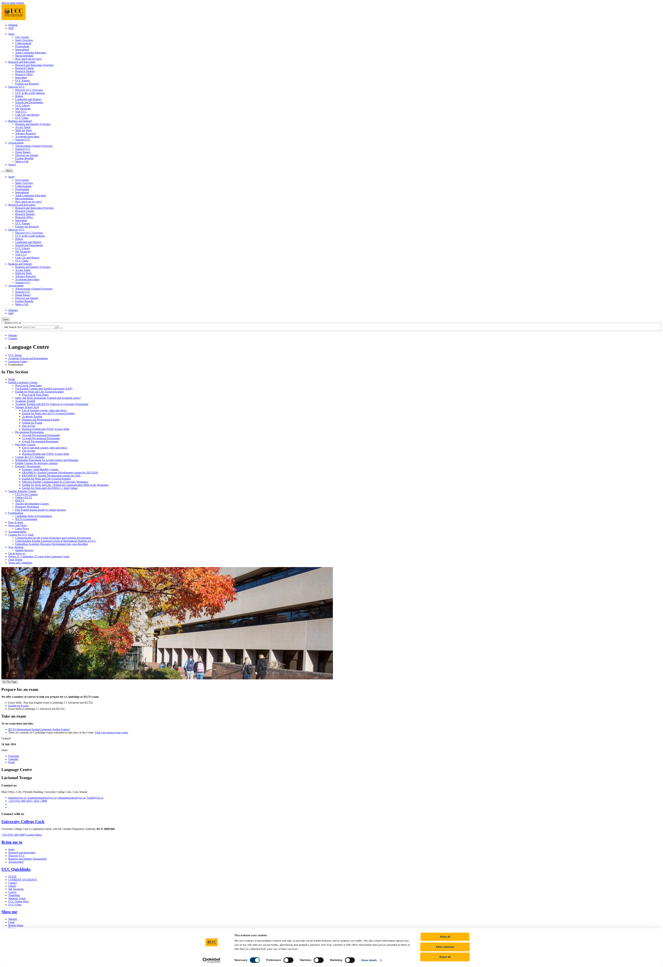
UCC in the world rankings (30, 93)
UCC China (21, 117)
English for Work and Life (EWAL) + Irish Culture (50, 488)
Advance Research (25, 133)
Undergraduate (23, 43)
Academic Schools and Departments (28, 358)
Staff (10, 28)
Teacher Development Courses (32, 503)
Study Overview (24, 40)
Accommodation (17, 531)
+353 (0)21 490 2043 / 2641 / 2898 (27, 800)
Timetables (14, 895)
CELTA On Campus (26, 494)
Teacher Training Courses (22, 491)
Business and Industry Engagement (27, 858)
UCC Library (22, 105)
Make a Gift (21, 161)
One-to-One (28, 425)
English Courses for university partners (36, 463)
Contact (12, 882)
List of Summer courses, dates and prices (44, 410)
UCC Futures (22, 80)
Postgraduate (22, 46)
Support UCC (22, 139)
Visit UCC (21, 111)
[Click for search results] (61, 328)
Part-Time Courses (25, 444)
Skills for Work (23, 130)
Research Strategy (25, 71)
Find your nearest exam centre (111, 732)
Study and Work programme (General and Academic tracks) (47, 397)
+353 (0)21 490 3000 (13, 834)
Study (11, 849)
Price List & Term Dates (28, 385)
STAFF (12, 876)
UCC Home (15, 355)
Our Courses (22, 37)
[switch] (288, 960)
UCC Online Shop (18, 901)
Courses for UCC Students (29, 457)
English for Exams (32, 422)
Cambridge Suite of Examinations (33, 516)
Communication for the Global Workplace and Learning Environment (53, 537)
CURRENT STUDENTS (22, 879)
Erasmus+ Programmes (27, 466)
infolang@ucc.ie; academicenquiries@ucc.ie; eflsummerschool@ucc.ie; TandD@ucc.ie (55, 797)
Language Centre (17, 361)
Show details (369, 960)
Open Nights (15, 559)
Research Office (24, 74)
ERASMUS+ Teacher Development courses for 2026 (51, 475)
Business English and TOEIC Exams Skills (45, 429)
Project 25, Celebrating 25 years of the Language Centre (39, 556)
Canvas (12, 892)
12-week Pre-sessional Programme (41, 438)
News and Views (17, 525)
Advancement (15, 861)
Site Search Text (13, 327)
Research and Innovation (21, 852)
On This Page (10, 682)
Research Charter (24, 68)
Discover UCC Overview (29, 89)
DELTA (19, 500)
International (22, 49)
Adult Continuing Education (30, 52)
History (19, 96)
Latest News (22, 528)
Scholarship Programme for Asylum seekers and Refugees (46, 460)
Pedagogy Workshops (27, 506)
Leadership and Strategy (28, 99)
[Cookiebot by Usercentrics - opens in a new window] (211, 960)
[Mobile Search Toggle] (2, 171)
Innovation (21, 77)
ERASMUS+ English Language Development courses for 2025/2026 (60, 472)
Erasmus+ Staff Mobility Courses (40, 469)
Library (12, 885)
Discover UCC (16, 855)
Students (13, 24)
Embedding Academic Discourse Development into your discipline (51, 544)
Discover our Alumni (26, 155)
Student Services (24, 550)
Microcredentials (24, 55)
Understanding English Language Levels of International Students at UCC (55, 540)
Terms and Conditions (20, 562)
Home (11, 379)
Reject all (444, 956)
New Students (16, 547)
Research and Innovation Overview (34, 65)
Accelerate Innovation (27, 136)
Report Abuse (15, 925)
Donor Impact (22, 152)
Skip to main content (12, 2)
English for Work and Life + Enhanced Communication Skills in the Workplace (65, 485)
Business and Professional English (40, 419)
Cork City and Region (27, 114)
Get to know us (16, 553)
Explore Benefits (24, 158)
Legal (11, 922)
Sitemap (12, 919)
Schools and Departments (29, 102)
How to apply (15, 522)
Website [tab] (12, 335)
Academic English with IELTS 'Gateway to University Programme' (52, 404)
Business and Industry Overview (33, 124)
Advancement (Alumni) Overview (34, 145)
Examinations (15, 512)
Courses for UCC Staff (20, 534)
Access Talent (22, 127)
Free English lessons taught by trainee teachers (40, 509)
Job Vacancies (23, 108)
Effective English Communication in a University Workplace (55, 481)
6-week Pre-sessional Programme (40, 441)
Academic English (25, 401)
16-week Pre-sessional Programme (41, 435)
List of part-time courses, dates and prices (44, 447)
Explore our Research (27, 83)
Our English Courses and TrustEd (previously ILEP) (43, 388)
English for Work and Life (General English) (39, 391)
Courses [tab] (12, 338)
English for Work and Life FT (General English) (48, 413)
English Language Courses (23, 382)
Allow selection (445, 946)
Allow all (445, 936)
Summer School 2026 (27, 407)
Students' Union (17, 898)
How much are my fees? (28, 58)
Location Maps (33, 834)
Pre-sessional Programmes (29, 432)
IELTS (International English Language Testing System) (39, 729)
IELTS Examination (26, 519)
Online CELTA (23, 497)
